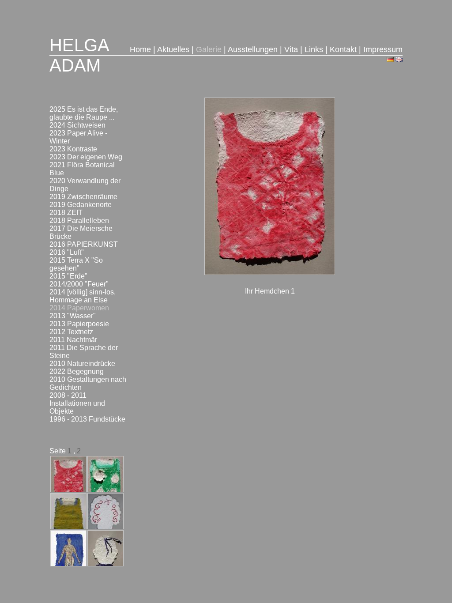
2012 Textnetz (71, 331)
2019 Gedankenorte (80, 204)
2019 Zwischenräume (83, 196)
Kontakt (343, 49)
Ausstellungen (253, 49)
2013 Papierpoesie (79, 324)
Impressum (383, 49)
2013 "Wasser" (72, 316)
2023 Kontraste (73, 149)
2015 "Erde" (68, 276)
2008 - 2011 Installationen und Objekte (77, 403)
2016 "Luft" (66, 252)
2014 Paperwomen (79, 308)
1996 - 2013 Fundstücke (87, 419)
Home (140, 49)
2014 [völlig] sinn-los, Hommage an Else (82, 296)
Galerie (209, 49)
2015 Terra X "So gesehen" (76, 264)
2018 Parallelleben (79, 220)
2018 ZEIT (66, 212)
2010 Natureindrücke (82, 363)
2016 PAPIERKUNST (83, 244)
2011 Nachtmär (73, 339)
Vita (291, 49)
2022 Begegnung (76, 371)
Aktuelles (173, 49)
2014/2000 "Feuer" (79, 284)
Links (314, 49)
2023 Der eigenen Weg (85, 157)
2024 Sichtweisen (77, 125)
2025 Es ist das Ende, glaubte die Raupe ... (83, 113)
